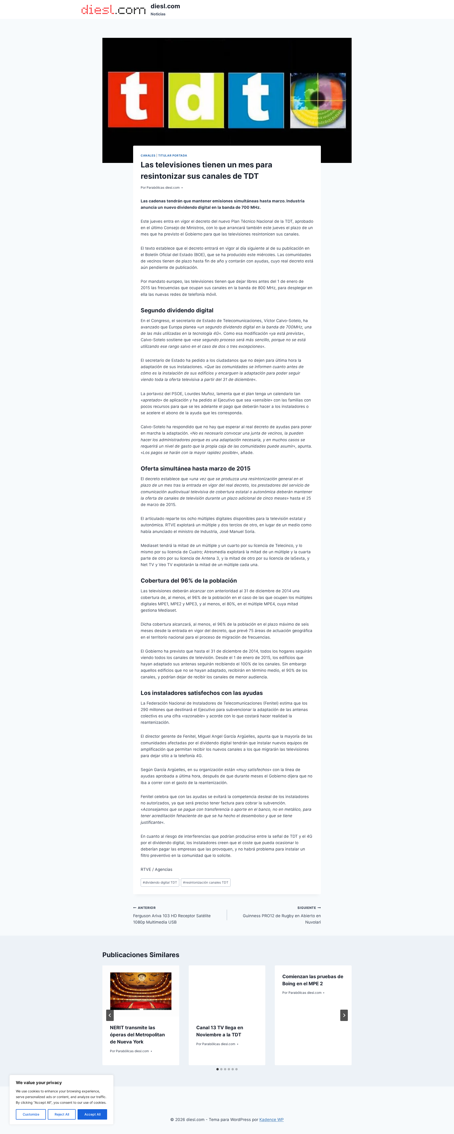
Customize (31, 1114)
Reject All (62, 1114)
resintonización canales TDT (205, 882)
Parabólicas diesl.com (163, 187)
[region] (61, 1100)
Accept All (92, 1114)
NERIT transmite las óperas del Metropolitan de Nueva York (137, 1035)
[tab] (217, 1069)
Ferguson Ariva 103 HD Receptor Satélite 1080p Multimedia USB (172, 915)
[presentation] (140, 990)
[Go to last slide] (110, 1015)
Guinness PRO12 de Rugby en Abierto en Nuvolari (282, 915)
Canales (148, 155)
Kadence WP (271, 1119)
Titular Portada (172, 155)
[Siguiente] (344, 1015)
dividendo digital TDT (160, 882)
